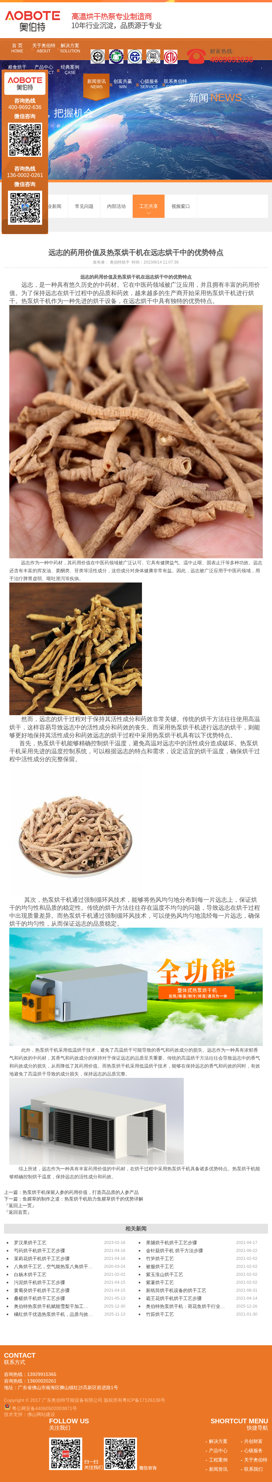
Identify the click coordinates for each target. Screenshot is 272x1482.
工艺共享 (148, 206)
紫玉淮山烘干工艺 (164, 1274)
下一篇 (73, 1199)
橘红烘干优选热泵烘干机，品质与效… (53, 1314)
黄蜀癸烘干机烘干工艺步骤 (42, 1290)
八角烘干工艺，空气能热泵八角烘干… (53, 1266)
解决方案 (70, 48)
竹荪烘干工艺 (160, 1314)
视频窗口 (180, 206)
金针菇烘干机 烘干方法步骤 (174, 1250)
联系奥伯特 (175, 84)
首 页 (17, 48)
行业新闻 (52, 206)
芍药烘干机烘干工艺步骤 (39, 1250)
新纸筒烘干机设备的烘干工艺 (176, 1290)
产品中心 (217, 1450)
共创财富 (252, 1441)
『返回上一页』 (20, 1205)
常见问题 (84, 206)
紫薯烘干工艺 (160, 1282)
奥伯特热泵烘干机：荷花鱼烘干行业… (185, 1306)
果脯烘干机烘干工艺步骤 (171, 1242)
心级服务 (149, 84)
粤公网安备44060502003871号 (44, 1408)
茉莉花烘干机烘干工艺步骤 (42, 1258)
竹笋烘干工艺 (160, 1258)
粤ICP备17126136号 (143, 1400)
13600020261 (41, 1381)
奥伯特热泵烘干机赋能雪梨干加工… (51, 1306)
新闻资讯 (96, 84)
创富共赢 (122, 84)
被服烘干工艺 (160, 1266)
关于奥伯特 (43, 48)
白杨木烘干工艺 (30, 1274)
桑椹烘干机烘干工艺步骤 (39, 1298)
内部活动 (116, 206)
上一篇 (71, 1192)
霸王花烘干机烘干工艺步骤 (174, 1298)
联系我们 (252, 1469)
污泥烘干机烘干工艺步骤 (39, 1282)
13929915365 (41, 1374)
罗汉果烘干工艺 (30, 1242)
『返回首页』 (18, 1212)
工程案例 (217, 1459)
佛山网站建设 (41, 1414)
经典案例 (70, 69)
